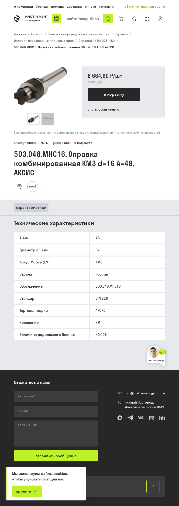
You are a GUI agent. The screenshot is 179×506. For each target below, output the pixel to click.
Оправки (121, 34)
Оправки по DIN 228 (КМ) (97, 41)
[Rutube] (151, 418)
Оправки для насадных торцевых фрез (44, 41)
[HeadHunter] (162, 418)
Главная (20, 34)
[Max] (120, 418)
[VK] (141, 418)
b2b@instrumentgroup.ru (144, 393)
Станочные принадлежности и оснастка (79, 34)
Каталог (37, 34)
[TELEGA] (130, 418)
